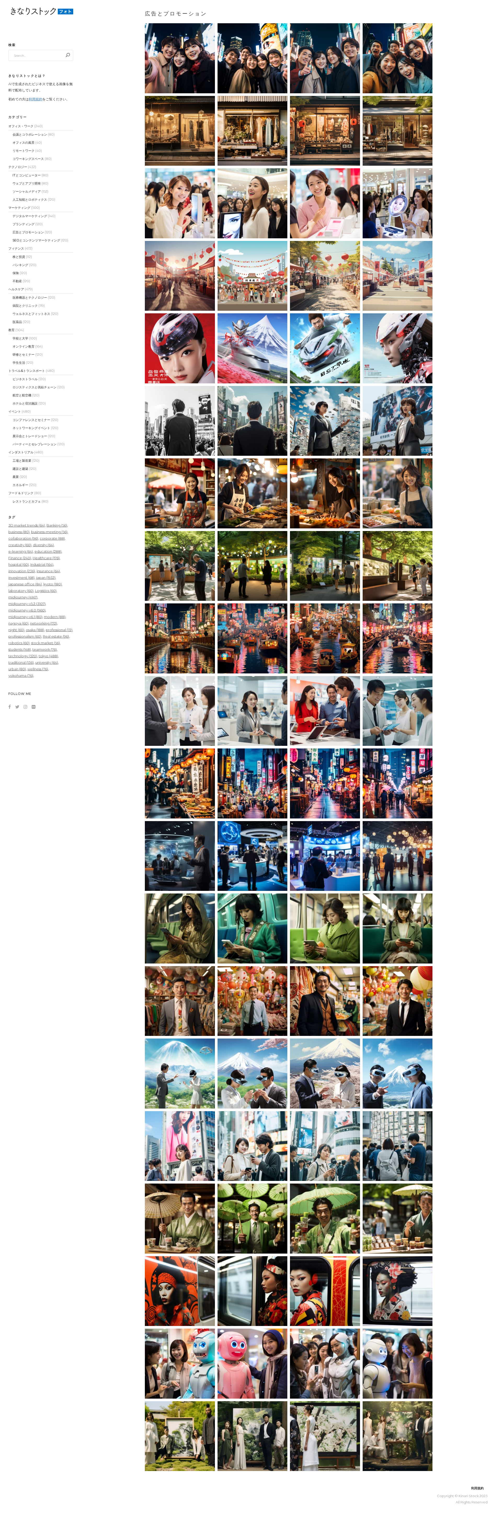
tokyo (48, 656)
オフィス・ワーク (20, 126)
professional (59, 630)
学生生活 (19, 363)
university (46, 662)
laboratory (20, 591)
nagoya (18, 623)
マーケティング (19, 208)
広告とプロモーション (28, 232)
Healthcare (46, 558)
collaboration (23, 538)
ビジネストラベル (25, 379)
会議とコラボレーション (30, 134)
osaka (35, 630)
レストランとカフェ (27, 501)
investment (21, 577)
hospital (18, 564)
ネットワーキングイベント (31, 428)
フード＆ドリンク (20, 493)
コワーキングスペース (28, 159)
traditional (21, 662)
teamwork (44, 649)
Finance (19, 558)
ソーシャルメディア (27, 191)
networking (43, 623)
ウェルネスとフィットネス (31, 314)
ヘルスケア (16, 289)
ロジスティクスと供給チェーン (34, 387)
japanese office (25, 584)
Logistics (45, 591)
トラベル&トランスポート (26, 371)
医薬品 (17, 322)
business (19, 532)
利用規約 (35, 99)
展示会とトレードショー (30, 436)
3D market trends (26, 525)
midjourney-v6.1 (25, 617)
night (16, 630)
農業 (16, 477)
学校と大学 (20, 338)
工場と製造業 (22, 461)
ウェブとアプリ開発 (27, 183)
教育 (11, 330)
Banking (57, 525)
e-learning (20, 551)
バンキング (20, 265)
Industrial (41, 564)
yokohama (20, 675)
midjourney (22, 597)
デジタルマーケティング (30, 216)
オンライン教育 (24, 346)
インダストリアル (20, 452)
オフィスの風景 (24, 143)
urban (17, 669)
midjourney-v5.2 (26, 604)
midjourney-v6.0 (26, 610)
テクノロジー (17, 167)
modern (54, 617)
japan (45, 577)
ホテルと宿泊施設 (25, 403)
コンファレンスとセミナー (31, 420)
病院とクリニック (25, 306)
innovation (21, 571)
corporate (52, 538)
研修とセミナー (24, 354)
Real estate (56, 636)
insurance (48, 571)
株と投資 (19, 257)
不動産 (17, 281)
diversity (43, 545)
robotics (19, 643)
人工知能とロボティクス (30, 199)
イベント (14, 411)
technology (22, 656)
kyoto (52, 584)
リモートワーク (24, 151)
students (19, 649)
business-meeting (49, 532)
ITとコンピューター (27, 175)
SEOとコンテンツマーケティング (36, 240)
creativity (19, 545)
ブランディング (24, 224)
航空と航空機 (22, 395)
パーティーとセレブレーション (34, 444)
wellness (37, 669)
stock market (45, 643)
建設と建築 (20, 469)
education (48, 551)
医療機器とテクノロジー (30, 297)
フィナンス (16, 248)
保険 (16, 273)
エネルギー (20, 485)
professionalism (24, 636)
